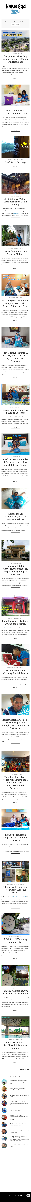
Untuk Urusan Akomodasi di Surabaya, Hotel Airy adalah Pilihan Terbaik (15, 462)
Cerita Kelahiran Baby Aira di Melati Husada (19, 1145)
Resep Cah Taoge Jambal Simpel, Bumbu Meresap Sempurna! (18, 1089)
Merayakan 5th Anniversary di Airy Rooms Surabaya (15, 517)
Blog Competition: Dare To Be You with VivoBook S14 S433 (18, 1124)
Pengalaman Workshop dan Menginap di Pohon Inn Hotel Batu (15, 59)
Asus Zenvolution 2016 (19, 896)
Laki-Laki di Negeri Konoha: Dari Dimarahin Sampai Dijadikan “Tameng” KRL (19, 1103)
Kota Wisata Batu (7, 628)
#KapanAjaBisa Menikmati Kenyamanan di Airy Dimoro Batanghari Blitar (15, 303)
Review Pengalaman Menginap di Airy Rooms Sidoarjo (16, 838)
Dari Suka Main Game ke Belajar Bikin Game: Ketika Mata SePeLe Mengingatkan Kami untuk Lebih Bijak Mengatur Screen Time (19, 1138)
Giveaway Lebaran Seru (15, 1110)
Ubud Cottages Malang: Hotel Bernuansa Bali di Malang (15, 202)
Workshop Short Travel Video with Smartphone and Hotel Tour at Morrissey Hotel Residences (15, 783)
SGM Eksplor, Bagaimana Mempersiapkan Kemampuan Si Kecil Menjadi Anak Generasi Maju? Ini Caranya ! (19, 1117)
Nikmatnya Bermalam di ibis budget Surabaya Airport (15, 890)
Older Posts (24, 1069)
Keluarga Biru (17, 1199)
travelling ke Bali (17, 213)
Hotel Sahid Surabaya (15, 162)
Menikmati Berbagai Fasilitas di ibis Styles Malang (15, 1045)
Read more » (15, 78)
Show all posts (15, 24)
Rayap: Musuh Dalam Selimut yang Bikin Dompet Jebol (19, 1131)
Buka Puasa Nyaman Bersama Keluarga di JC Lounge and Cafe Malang (19, 1096)
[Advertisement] (15, 1169)
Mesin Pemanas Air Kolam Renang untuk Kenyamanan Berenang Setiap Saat (19, 1082)
